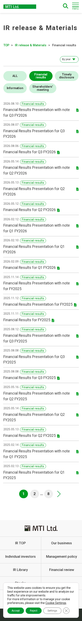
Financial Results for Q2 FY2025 (29, 435)
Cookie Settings (55, 603)
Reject (33, 610)
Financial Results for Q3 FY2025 (29, 378)
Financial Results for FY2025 (26, 320)
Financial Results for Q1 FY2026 (29, 268)
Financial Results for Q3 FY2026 (29, 152)
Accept (16, 610)
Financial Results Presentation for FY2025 (38, 304)
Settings (52, 610)
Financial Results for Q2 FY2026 (29, 210)
